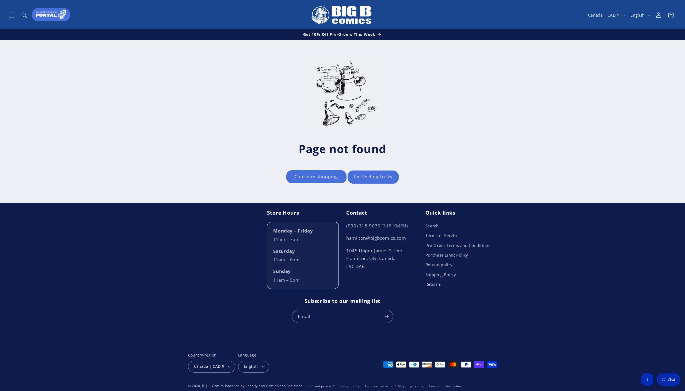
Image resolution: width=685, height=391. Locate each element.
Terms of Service (442, 235)
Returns (433, 284)
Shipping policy (410, 386)
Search (432, 226)
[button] (12, 15)
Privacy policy (347, 386)
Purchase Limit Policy (446, 255)
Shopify (251, 386)
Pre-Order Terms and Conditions (457, 245)
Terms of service (379, 386)
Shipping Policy (440, 274)
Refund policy (439, 264)
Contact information (445, 386)
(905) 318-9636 (377, 226)
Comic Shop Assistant (284, 386)
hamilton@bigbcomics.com (376, 238)
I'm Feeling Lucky (373, 177)
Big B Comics (213, 386)
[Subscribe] (386, 316)
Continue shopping (316, 177)
